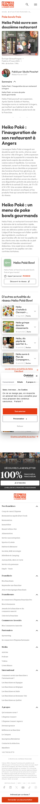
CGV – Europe (32, 783)
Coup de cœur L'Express (11, 511)
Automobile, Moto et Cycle (12, 560)
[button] (27, 4)
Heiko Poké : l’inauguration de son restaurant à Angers (19, 87)
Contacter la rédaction (11, 743)
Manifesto (6, 748)
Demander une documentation (20, 800)
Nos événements (8, 604)
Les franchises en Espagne (12, 683)
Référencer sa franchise (11, 730)
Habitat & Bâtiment (9, 547)
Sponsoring (6, 636)
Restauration (7, 520)
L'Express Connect (9, 717)
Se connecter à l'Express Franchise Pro (17, 600)
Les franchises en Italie (11, 691)
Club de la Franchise (10, 616)
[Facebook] (4, 787)
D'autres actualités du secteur (23, 436)
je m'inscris (20, 483)
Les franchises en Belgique (12, 687)
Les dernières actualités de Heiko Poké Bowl (19, 370)
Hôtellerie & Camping (10, 556)
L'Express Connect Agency (12, 721)
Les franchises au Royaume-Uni (14, 696)
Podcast (5, 657)
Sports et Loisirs (8, 542)
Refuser (20, 426)
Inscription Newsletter (11, 739)
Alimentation (7, 533)
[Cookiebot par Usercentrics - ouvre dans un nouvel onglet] (24, 376)
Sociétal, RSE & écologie (11, 551)
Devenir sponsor (8, 726)
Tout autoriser (20, 411)
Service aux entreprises (11, 538)
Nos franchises (7, 581)
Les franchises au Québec (12, 700)
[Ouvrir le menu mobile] (35, 4)
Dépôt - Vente (7, 569)
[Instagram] (35, 787)
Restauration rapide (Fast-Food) (14, 516)
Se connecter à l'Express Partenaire (15, 640)
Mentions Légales (9, 783)
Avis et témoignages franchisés (14, 590)
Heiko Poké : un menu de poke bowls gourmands (13, 93)
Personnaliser (18, 419)
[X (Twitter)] (16, 787)
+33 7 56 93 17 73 (8, 752)
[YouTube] (23, 787)
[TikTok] (29, 787)
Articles (5, 652)
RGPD (19, 783)
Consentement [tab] (8, 382)
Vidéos (4, 661)
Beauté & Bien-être (9, 529)
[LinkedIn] (10, 787)
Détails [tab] (20, 382)
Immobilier (6, 525)
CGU (24, 783)
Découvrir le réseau (18, 281)
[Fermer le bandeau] (36, 376)
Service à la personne (10, 564)
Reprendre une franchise (11, 585)
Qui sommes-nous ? (10, 712)
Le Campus (6, 735)
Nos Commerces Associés (12, 626)
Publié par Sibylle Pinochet (25, 71)
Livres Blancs (7, 666)
